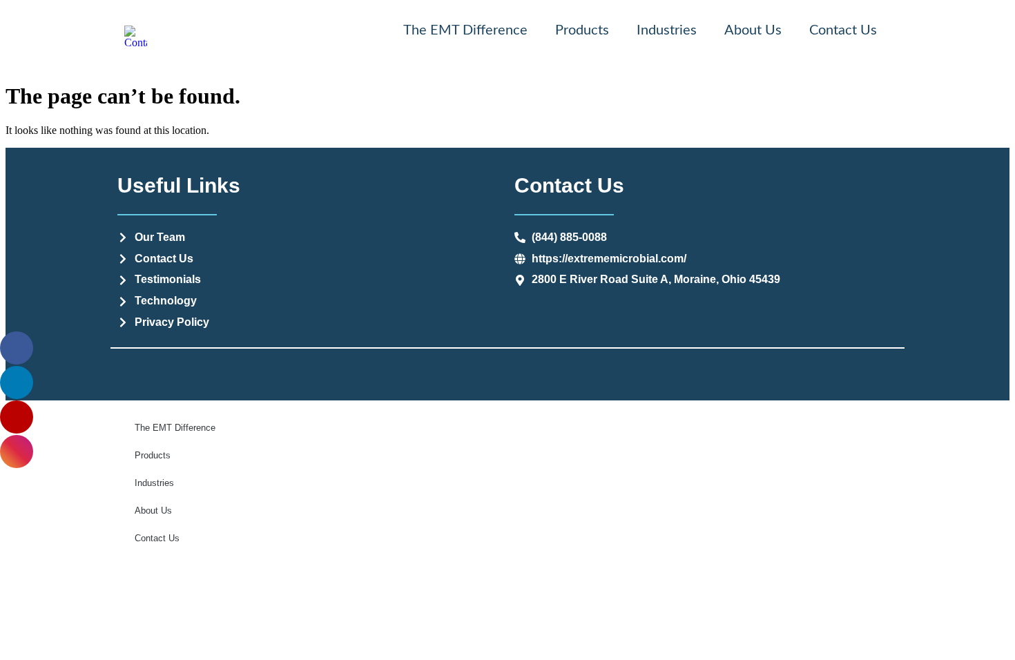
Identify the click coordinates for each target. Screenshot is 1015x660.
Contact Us (843, 30)
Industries (667, 30)
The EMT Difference (465, 30)
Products (582, 30)
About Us (753, 30)
